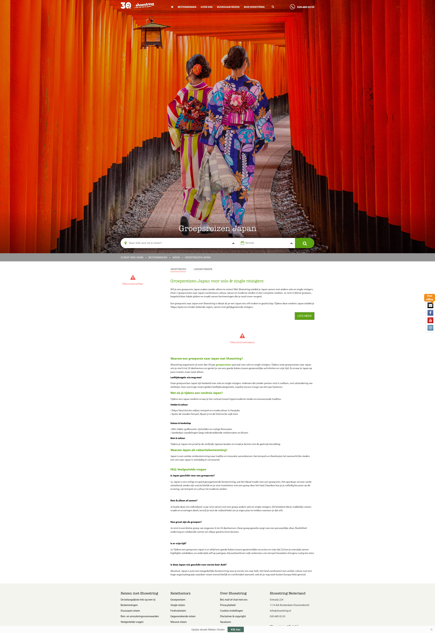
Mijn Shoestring (254, 7)
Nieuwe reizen (178, 621)
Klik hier (235, 629)
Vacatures (225, 621)
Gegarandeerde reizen (183, 616)
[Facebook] (430, 313)
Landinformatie (203, 269)
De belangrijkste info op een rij (138, 599)
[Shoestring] (143, 8)
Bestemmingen (187, 7)
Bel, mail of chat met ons (233, 599)
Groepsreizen (178, 269)
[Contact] (430, 305)
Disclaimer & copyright (233, 616)
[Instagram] (430, 328)
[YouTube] (430, 320)
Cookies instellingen (231, 610)
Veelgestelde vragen (132, 621)
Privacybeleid (228, 605)
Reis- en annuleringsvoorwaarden (140, 616)
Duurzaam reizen (228, 7)
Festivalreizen (178, 610)
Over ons (207, 7)
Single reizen (177, 605)
